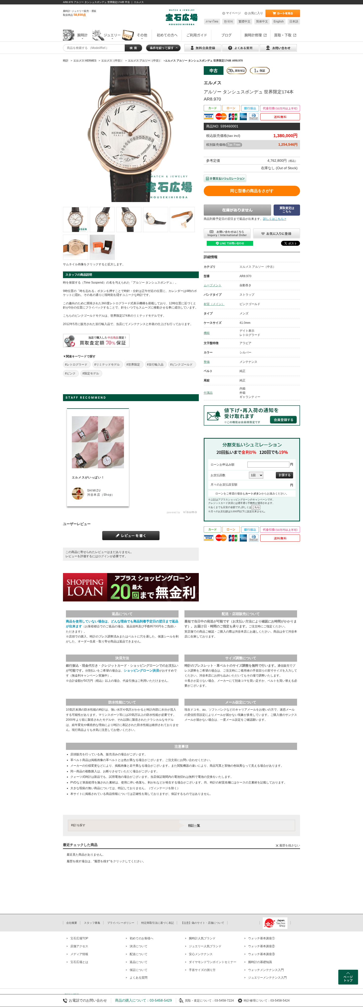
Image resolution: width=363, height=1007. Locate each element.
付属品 (208, 392)
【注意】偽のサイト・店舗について (202, 922)
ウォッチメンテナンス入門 (266, 970)
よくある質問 (138, 977)
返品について (138, 962)
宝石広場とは (79, 962)
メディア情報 (79, 954)
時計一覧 (194, 825)
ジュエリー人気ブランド (205, 946)
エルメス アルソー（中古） (258, 266)
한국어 (228, 21)
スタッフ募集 (92, 922)
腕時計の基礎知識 (260, 962)
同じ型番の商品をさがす (252, 191)
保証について (138, 970)
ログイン (104, 556)
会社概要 (71, 922)
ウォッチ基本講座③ (261, 954)
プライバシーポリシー (120, 922)
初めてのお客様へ (141, 938)
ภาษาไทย (212, 21)
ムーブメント (213, 285)
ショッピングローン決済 (141, 670)
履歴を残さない (289, 845)
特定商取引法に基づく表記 (157, 922)
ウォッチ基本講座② (261, 946)
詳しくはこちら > (274, 219)
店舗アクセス (79, 946)
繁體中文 (244, 21)
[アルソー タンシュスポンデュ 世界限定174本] (75, 219)
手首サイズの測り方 (202, 970)
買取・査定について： (200, 1000)
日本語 (293, 21)
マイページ (233, 13)
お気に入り (255, 13)
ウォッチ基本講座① (261, 938)
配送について (138, 954)
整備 (207, 362)
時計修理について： (257, 1000)
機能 (207, 333)
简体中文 (262, 21)
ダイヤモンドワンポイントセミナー (212, 962)
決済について (138, 946)
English (279, 21)
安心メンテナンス (201, 954)
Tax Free (233, 144)
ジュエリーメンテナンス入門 (267, 977)
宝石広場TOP (79, 938)
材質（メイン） (214, 304)
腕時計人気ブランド (202, 938)
